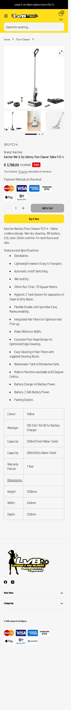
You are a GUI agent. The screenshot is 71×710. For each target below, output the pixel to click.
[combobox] (34, 26)
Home (7, 39)
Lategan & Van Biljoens (18, 617)
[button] (6, 16)
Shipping (22, 167)
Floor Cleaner (23, 39)
